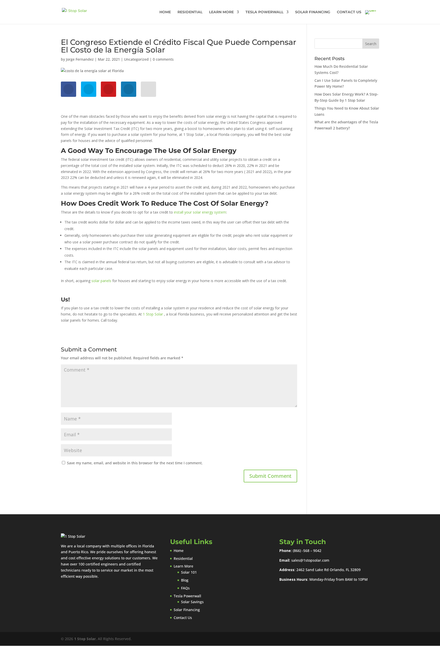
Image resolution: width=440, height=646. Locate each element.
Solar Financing (312, 12)
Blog (184, 580)
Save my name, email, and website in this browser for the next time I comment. (135, 462)
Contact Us (349, 12)
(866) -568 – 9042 (307, 550)
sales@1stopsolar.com (310, 560)
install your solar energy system (200, 212)
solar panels (101, 280)
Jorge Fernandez (80, 59)
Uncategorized (136, 59)
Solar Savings (192, 601)
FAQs (185, 588)
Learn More (221, 12)
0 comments (163, 59)
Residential (189, 12)
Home (165, 12)
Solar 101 (189, 572)
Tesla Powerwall (264, 12)
